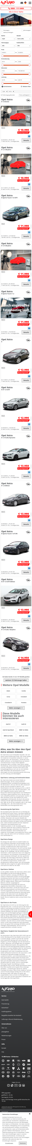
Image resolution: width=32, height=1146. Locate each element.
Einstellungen (9, 1143)
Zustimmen (23, 1143)
